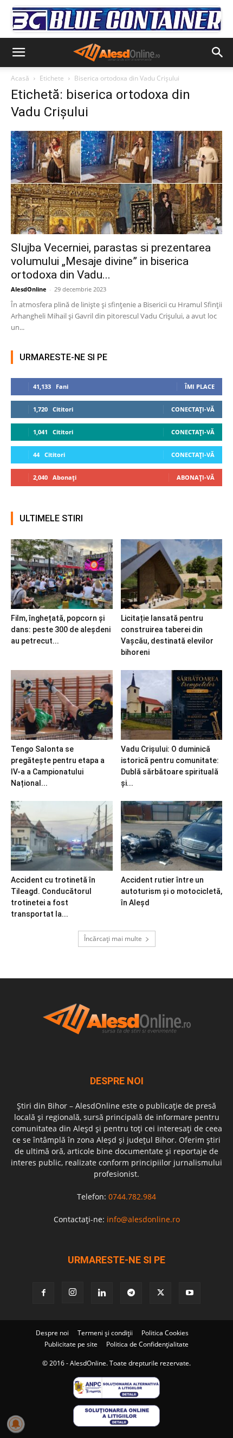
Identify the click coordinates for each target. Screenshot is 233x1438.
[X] (160, 1293)
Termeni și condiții (105, 1332)
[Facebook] (43, 1293)
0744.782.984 (132, 1196)
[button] (18, 52)
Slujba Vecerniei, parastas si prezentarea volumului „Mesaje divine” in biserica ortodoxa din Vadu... (111, 261)
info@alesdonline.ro (143, 1219)
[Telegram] (131, 1293)
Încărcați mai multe (113, 938)
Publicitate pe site (71, 1344)
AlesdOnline (29, 289)
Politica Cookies (165, 1332)
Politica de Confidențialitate (147, 1344)
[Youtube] (189, 1293)
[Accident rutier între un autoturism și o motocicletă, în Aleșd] (172, 836)
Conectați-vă (193, 409)
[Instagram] (72, 1292)
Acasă (20, 78)
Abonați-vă (196, 477)
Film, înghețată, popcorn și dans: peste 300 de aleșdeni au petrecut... (61, 629)
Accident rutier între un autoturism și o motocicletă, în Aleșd (171, 891)
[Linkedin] (102, 1293)
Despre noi (52, 1332)
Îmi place (200, 386)
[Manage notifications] (15, 1424)
